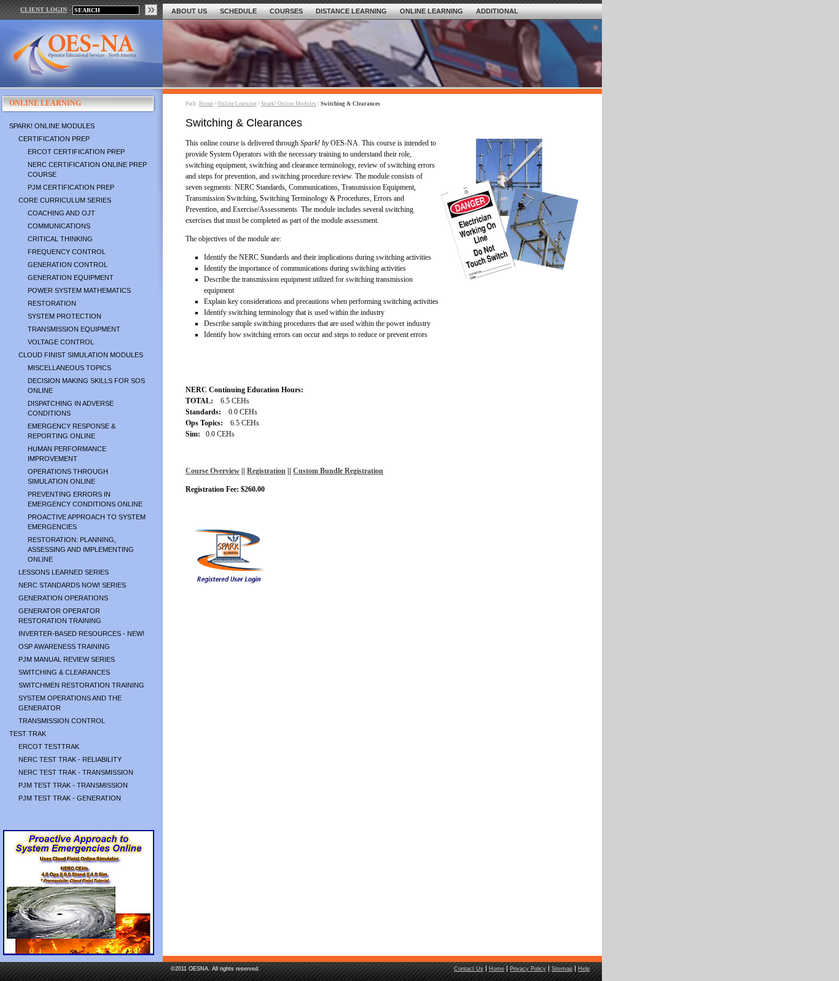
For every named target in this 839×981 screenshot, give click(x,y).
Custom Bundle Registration (338, 471)
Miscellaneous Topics (69, 367)
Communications (59, 226)
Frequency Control (67, 251)
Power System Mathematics (79, 290)
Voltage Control (61, 342)
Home (206, 104)
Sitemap (562, 969)
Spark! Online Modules (52, 126)
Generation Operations (63, 598)
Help (584, 969)
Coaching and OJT (61, 213)
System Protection (64, 316)
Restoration (52, 303)
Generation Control (67, 264)
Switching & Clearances (64, 672)
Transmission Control (61, 720)
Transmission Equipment (74, 329)
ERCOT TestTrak (48, 746)
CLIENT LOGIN (43, 9)
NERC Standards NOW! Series (72, 585)
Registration (266, 471)
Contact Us (468, 969)
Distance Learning (351, 11)
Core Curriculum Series (64, 200)
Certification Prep (54, 138)
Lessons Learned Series (63, 572)
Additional (497, 11)
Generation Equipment (71, 277)
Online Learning (431, 11)
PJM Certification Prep (71, 187)
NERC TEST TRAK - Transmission (75, 772)
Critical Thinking (60, 238)
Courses (286, 11)
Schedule (238, 11)
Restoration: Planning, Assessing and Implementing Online (81, 549)
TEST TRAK (27, 733)
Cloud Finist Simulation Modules (80, 355)
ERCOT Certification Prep (76, 151)
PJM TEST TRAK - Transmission (73, 785)
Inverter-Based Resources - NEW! (81, 633)
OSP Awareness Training (64, 646)
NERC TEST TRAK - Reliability (70, 759)
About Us (189, 11)
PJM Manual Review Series (66, 659)
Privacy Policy (528, 969)
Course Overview (212, 471)
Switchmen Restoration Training (81, 685)
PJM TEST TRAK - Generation (69, 798)
